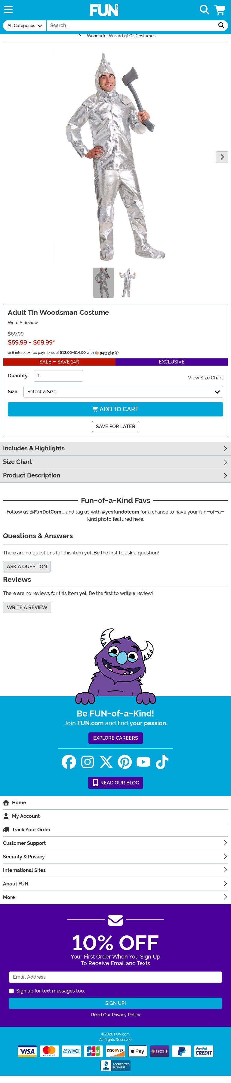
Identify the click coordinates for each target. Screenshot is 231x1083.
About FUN (15, 884)
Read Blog (119, 783)
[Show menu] (8, 10)
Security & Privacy (24, 857)
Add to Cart (118, 409)
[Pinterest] (125, 762)
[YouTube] (143, 762)
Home (19, 802)
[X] (106, 762)
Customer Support (24, 843)
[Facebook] (69, 762)
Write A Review (23, 322)
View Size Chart (205, 378)
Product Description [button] (31, 475)
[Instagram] (87, 762)
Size (12, 391)
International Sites (24, 870)
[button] (220, 10)
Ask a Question (27, 566)
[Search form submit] (221, 25)
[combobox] (131, 25)
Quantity (18, 376)
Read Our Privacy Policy (115, 1014)
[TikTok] (162, 762)
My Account (26, 816)
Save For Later (115, 426)
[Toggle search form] (204, 10)
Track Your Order (31, 830)
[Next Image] (222, 157)
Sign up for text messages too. (50, 991)
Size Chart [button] (17, 462)
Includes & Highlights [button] (34, 448)
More (9, 897)
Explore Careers (115, 738)
